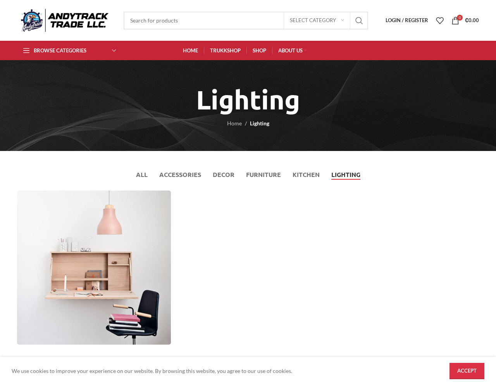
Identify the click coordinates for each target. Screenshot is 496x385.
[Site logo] (64, 19)
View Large (161, 199)
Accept (467, 371)
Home (234, 123)
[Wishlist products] (440, 20)
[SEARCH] (359, 20)
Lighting (259, 123)
